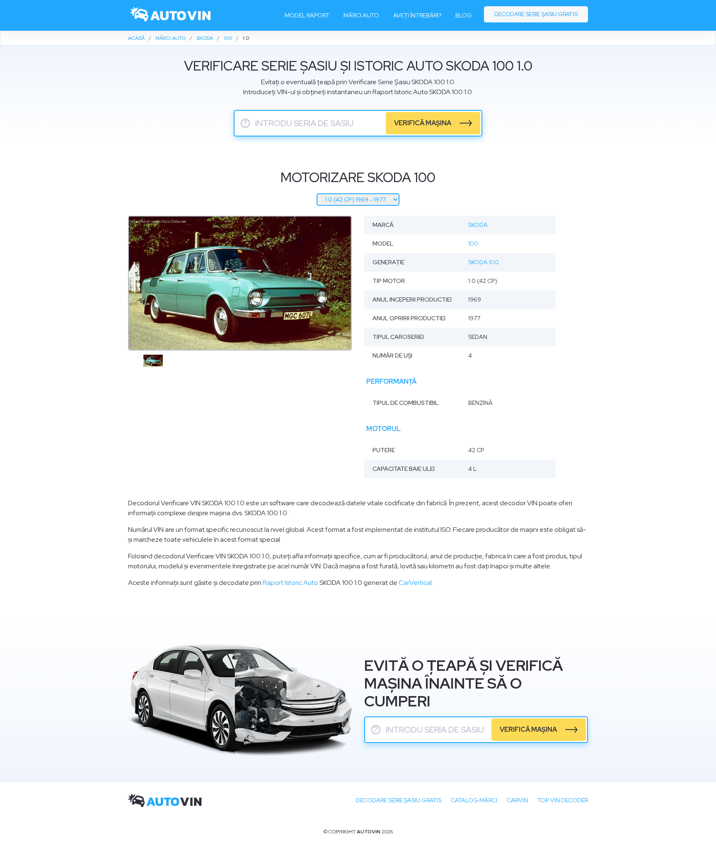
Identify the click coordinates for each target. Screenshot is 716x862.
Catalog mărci (474, 800)
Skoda (478, 225)
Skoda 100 (483, 262)
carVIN (517, 800)
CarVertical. (416, 582)
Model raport (307, 15)
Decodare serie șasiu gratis (536, 14)
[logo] (171, 15)
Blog (463, 15)
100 (473, 243)
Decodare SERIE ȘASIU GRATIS (398, 800)
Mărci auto (361, 15)
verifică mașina (422, 123)
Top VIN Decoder (562, 800)
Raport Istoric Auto (290, 582)
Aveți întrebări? (417, 15)
